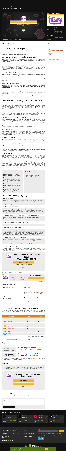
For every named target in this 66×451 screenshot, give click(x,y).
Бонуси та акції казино (52, 47)
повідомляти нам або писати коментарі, (33, 249)
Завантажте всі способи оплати (36, 336)
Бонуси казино (15, 430)
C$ (57, 37)
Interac (9, 326)
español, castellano (39, 294)
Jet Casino (40, 420)
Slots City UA (25, 416)
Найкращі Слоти (5, 429)
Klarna (9, 331)
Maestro (9, 333)
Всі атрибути (49, 39)
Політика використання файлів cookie (31, 434)
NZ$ (60, 37)
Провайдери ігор (5, 434)
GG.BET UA (56, 420)
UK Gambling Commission (12, 290)
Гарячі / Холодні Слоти (6, 436)
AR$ (42, 290)
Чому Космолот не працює (53, 59)
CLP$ (38, 290)
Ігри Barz (50, 54)
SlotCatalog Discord (42, 438)
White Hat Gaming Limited (11, 287)
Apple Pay (9, 318)
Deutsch (42, 293)
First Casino (56, 416)
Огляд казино (51, 44)
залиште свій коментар (11, 339)
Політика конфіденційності (29, 433)
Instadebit (9, 323)
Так (46, 448)
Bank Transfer (10, 321)
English (32, 292)
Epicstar (8, 416)
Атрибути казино (51, 49)
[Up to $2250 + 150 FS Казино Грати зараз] (5, 277)
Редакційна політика (28, 436)
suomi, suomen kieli (41, 292)
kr (56, 37)
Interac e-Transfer (11, 328)
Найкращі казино (16, 429)
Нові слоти (4, 437)
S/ (40, 290)
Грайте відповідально (29, 264)
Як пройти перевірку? (40, 39)
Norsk (29, 294)
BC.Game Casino (11, 420)
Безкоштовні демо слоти (6, 430)
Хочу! (61, 431)
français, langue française (32, 293)
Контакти (14, 434)
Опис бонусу (19, 24)
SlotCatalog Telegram (39, 438)
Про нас (25, 430)
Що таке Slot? (27, 429)
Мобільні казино (16, 433)
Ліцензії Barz (50, 53)
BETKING (40, 416)
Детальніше (42, 448)
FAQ (49, 46)
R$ (62, 37)
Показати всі (59, 32)
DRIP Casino (25, 420)
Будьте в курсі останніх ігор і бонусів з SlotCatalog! (49, 429)
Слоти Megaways (5, 433)
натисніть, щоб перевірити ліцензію (32, 355)
